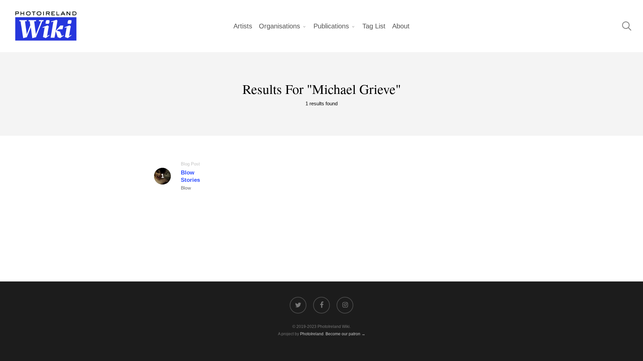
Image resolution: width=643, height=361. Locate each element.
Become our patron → (345, 334)
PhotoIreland (312, 334)
